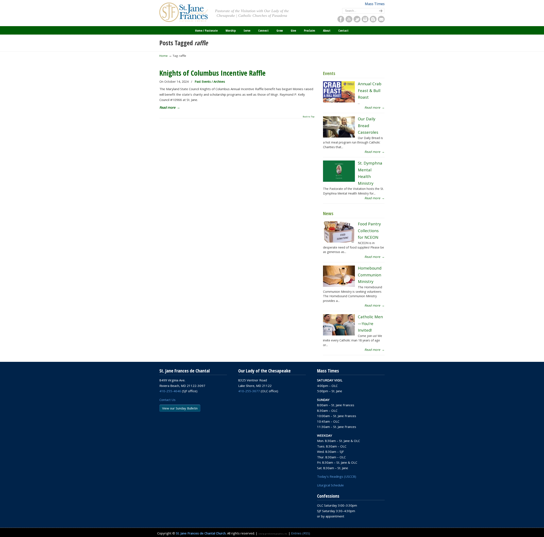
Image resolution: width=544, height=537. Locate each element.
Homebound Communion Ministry (369, 274)
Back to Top (308, 117)
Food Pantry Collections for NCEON (369, 230)
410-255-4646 (170, 391)
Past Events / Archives (210, 82)
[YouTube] (349, 21)
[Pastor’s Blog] (373, 21)
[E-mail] (381, 21)
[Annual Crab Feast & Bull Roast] (339, 101)
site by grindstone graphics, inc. (273, 533)
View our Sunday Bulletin (180, 408)
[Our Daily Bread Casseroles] (339, 136)
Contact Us (167, 400)
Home (163, 56)
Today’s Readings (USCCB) (336, 476)
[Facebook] (340, 21)
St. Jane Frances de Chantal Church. (201, 533)
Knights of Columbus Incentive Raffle (212, 73)
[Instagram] (365, 21)
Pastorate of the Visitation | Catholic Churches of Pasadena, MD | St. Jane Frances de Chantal (183, 12)
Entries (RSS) (300, 533)
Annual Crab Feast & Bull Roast (369, 90)
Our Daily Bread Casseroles (368, 125)
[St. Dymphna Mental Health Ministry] (339, 181)
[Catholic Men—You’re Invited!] (339, 334)
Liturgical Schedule (330, 485)
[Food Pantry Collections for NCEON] (339, 241)
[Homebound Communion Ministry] (339, 286)
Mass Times (375, 3)
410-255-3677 (249, 391)
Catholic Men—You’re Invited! (370, 323)
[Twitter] (357, 21)
